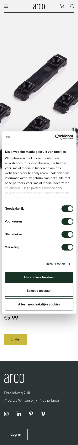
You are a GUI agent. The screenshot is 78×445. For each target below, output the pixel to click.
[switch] (67, 221)
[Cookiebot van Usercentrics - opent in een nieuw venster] (55, 137)
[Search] (72, 6)
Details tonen (55, 264)
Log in (16, 434)
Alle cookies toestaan (39, 277)
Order (16, 339)
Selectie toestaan (39, 290)
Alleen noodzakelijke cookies (39, 304)
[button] (69, 111)
